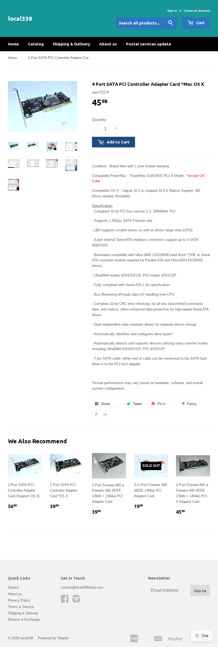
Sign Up (200, 591)
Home (13, 44)
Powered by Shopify (53, 638)
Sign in (172, 10)
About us (108, 44)
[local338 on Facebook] (65, 601)
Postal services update (148, 44)
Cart (200, 22)
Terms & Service (21, 607)
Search (13, 587)
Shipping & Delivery (71, 44)
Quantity (99, 119)
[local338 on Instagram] (76, 601)
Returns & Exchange (24, 620)
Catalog (36, 44)
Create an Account (197, 10)
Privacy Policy (19, 600)
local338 (20, 18)
